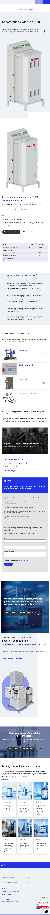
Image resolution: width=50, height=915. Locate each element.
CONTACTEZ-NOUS (25, 612)
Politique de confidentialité (8, 877)
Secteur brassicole (11, 467)
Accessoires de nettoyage (28, 394)
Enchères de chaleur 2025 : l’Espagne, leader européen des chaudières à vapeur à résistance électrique (24, 846)
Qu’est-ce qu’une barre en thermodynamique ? (16, 517)
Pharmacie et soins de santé (14, 463)
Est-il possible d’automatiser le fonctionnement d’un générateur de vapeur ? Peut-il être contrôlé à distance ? (24, 502)
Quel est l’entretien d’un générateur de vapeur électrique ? (19, 508)
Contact (6, 864)
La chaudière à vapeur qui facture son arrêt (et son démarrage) (8, 807)
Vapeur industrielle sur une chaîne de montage (23, 444)
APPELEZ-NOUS (10, 612)
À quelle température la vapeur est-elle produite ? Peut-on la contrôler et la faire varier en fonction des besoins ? (24, 512)
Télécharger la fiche (28, 232)
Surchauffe (23, 379)
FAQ (28, 877)
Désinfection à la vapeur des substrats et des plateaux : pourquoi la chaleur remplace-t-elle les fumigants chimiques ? (9, 847)
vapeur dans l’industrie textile (20, 223)
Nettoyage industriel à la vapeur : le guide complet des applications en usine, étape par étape (25, 808)
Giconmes (17, 114)
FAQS (36, 612)
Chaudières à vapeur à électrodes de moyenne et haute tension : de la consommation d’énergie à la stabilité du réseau (41, 810)
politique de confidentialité (22, 560)
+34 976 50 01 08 (25, 8)
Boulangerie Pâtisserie (12, 459)
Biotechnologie (10, 471)
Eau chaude (23, 351)
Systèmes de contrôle (26, 365)
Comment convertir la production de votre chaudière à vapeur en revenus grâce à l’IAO (41, 845)
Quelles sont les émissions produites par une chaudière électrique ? (21, 498)
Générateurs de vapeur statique (26, 114)
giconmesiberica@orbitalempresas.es (25, 9)
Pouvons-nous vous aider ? (11, 232)
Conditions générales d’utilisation (10, 882)
